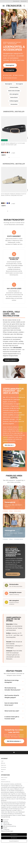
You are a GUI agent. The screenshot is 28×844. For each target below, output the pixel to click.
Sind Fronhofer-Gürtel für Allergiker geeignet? (14, 696)
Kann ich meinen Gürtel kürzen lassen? (14, 704)
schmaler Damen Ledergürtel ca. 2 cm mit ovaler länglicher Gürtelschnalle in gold (13, 144)
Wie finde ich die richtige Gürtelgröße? (14, 681)
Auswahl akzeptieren (14, 841)
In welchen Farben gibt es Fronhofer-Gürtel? (14, 717)
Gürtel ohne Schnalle (14, 90)
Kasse (2, 771)
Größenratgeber (14, 101)
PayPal (5, 828)
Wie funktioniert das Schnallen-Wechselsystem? (14, 689)
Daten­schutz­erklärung (5, 781)
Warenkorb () (23, 1)
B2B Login (3, 763)
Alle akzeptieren (14, 834)
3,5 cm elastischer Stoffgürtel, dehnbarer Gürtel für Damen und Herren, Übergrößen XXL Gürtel (13, 194)
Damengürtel (10, 65)
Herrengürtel (10, 70)
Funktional (6, 829)
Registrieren (3, 765)
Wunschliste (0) (16, 1)
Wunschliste (3, 767)
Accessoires (14, 104)
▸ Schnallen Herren (18, 539)
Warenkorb (3, 769)
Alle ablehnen (14, 838)
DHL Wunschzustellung (10, 826)
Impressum (3, 779)
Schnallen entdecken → (11, 360)
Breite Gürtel (14, 97)
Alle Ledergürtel (14, 94)
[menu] (4, 6)
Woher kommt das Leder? (14, 711)
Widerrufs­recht (4, 777)
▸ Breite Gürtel (17, 511)
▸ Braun (11, 511)
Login (2, 761)
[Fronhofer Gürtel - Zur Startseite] (14, 6)
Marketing (6, 823)
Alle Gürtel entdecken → (14, 741)
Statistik (6, 821)
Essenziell (6, 819)
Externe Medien (8, 824)
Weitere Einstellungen (7, 831)
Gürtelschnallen (14, 87)
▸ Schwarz (5, 511)
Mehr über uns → (9, 445)
